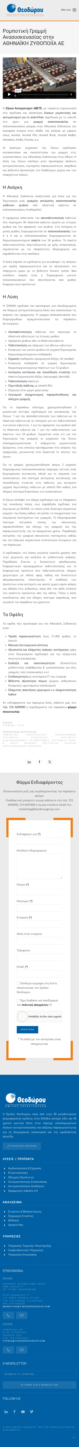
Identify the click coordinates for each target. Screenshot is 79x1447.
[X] (49, 762)
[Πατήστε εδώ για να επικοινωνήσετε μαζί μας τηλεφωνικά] (8, 1315)
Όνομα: (23, 884)
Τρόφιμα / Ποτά (14, 725)
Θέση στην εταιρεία (29, 934)
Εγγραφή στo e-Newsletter (39, 1385)
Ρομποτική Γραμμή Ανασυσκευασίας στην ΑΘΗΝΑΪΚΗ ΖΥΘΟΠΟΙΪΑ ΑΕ (33, 37)
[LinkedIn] (29, 762)
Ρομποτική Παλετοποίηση (24, 735)
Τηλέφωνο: (24, 950)
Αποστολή (27, 1029)
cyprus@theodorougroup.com (24, 1341)
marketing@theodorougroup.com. (39, 809)
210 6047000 (27, 804)
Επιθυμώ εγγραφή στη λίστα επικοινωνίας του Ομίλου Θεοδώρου (37, 988)
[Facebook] (39, 762)
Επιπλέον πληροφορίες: (32, 850)
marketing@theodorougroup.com (26, 1306)
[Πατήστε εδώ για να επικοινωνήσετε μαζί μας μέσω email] (21, 1315)
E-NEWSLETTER (14, 1363)
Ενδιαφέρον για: (29, 834)
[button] (68, 10)
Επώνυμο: (25, 901)
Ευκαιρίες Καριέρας (24, 1146)
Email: (22, 966)
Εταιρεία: (24, 917)
